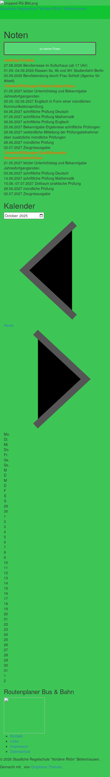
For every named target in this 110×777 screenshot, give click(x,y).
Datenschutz (20, 751)
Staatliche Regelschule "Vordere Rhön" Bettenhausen (43, 8)
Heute (9, 325)
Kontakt (16, 735)
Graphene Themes (46, 766)
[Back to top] (1, 774)
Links (14, 741)
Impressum (19, 746)
